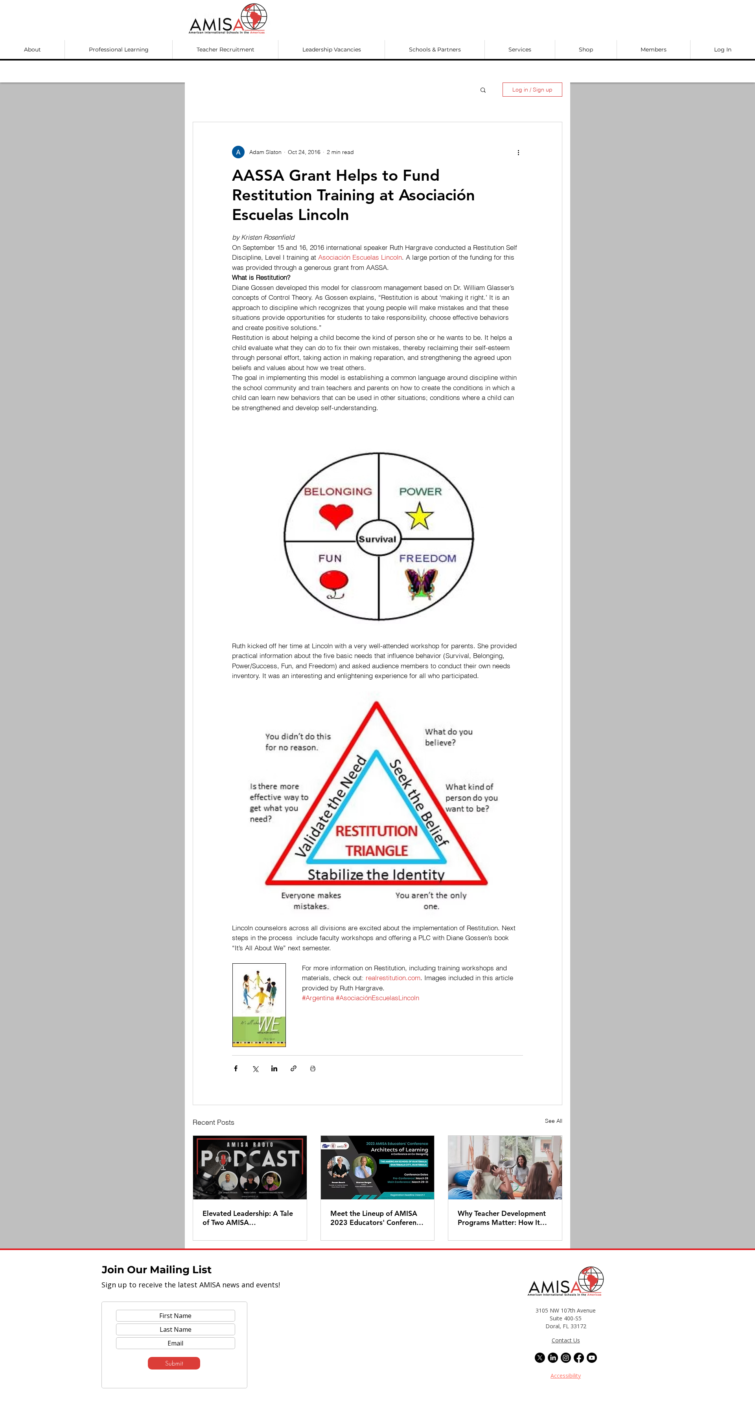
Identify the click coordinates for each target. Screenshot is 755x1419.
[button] (32, 49)
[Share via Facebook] (235, 1068)
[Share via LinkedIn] (274, 1068)
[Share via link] (293, 1068)
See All (553, 1120)
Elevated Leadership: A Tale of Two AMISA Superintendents (248, 1218)
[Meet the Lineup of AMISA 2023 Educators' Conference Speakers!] (378, 1167)
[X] (540, 1358)
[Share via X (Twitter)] (255, 1068)
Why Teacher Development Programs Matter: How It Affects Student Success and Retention (504, 1218)
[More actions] (518, 152)
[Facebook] (579, 1358)
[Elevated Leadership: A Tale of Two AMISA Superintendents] (250, 1167)
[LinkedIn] (553, 1358)
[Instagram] (566, 1358)
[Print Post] (313, 1068)
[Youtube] (592, 1358)
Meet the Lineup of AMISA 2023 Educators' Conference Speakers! (377, 1218)
